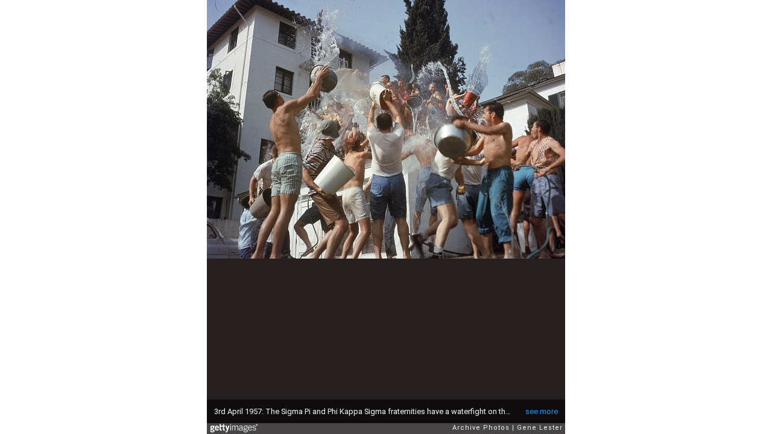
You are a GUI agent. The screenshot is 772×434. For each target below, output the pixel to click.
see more (541, 411)
